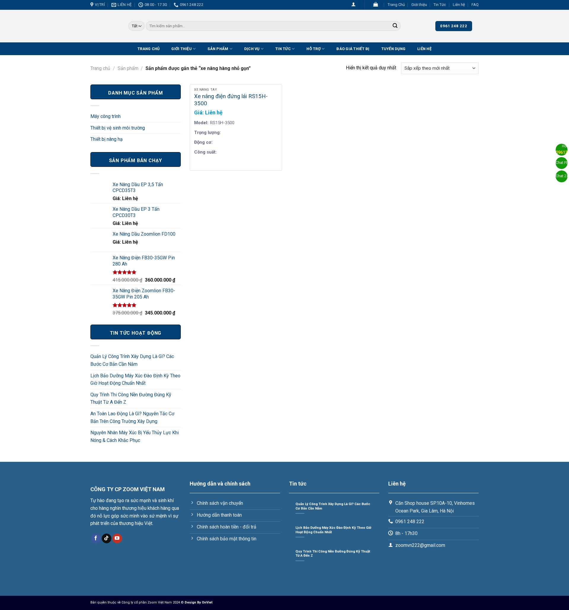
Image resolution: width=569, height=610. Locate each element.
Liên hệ (459, 4)
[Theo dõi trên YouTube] (117, 539)
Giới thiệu (419, 4)
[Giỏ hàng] (376, 5)
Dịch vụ (252, 49)
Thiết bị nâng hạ (106, 139)
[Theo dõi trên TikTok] (106, 539)
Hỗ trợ (313, 49)
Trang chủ (100, 68)
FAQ (475, 4)
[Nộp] (395, 26)
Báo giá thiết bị (352, 49)
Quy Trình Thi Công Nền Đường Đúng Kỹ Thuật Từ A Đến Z (130, 398)
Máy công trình (105, 116)
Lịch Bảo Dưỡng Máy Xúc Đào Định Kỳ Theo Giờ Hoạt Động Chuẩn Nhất (135, 379)
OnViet (207, 602)
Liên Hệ (424, 49)
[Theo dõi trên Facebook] (96, 539)
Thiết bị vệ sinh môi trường (117, 128)
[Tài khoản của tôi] (354, 5)
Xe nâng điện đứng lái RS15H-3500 (231, 100)
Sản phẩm (128, 68)
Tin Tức (440, 4)
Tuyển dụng (393, 49)
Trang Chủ (396, 4)
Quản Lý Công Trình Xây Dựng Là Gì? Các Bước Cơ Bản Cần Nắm (132, 360)
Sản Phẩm (217, 49)
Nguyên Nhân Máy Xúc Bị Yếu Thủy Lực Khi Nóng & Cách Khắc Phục (134, 436)
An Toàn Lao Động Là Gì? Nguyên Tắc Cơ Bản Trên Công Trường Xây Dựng (132, 417)
